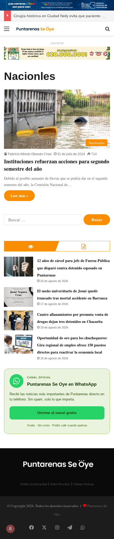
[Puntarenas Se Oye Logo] (34, 28)
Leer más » (19, 195)
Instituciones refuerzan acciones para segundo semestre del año (56, 165)
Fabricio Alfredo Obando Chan (30, 154)
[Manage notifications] (10, 528)
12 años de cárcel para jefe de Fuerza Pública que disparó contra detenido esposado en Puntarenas (73, 268)
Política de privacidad (33, 484)
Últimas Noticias (83, 484)
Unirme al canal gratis (57, 413)
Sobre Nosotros (60, 484)
